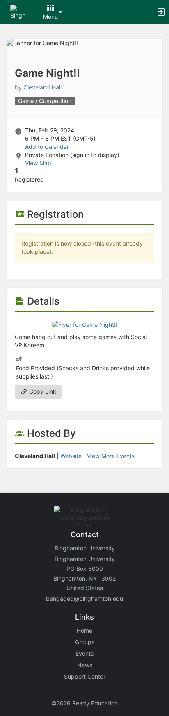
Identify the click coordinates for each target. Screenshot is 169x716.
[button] (17, 11)
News (84, 664)
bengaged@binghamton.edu (84, 598)
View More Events (111, 455)
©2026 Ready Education (84, 703)
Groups (84, 641)
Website (71, 455)
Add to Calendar (47, 146)
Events (84, 653)
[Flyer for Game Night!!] (84, 324)
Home (84, 630)
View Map (38, 163)
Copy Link (41, 391)
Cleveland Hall (42, 87)
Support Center (84, 676)
